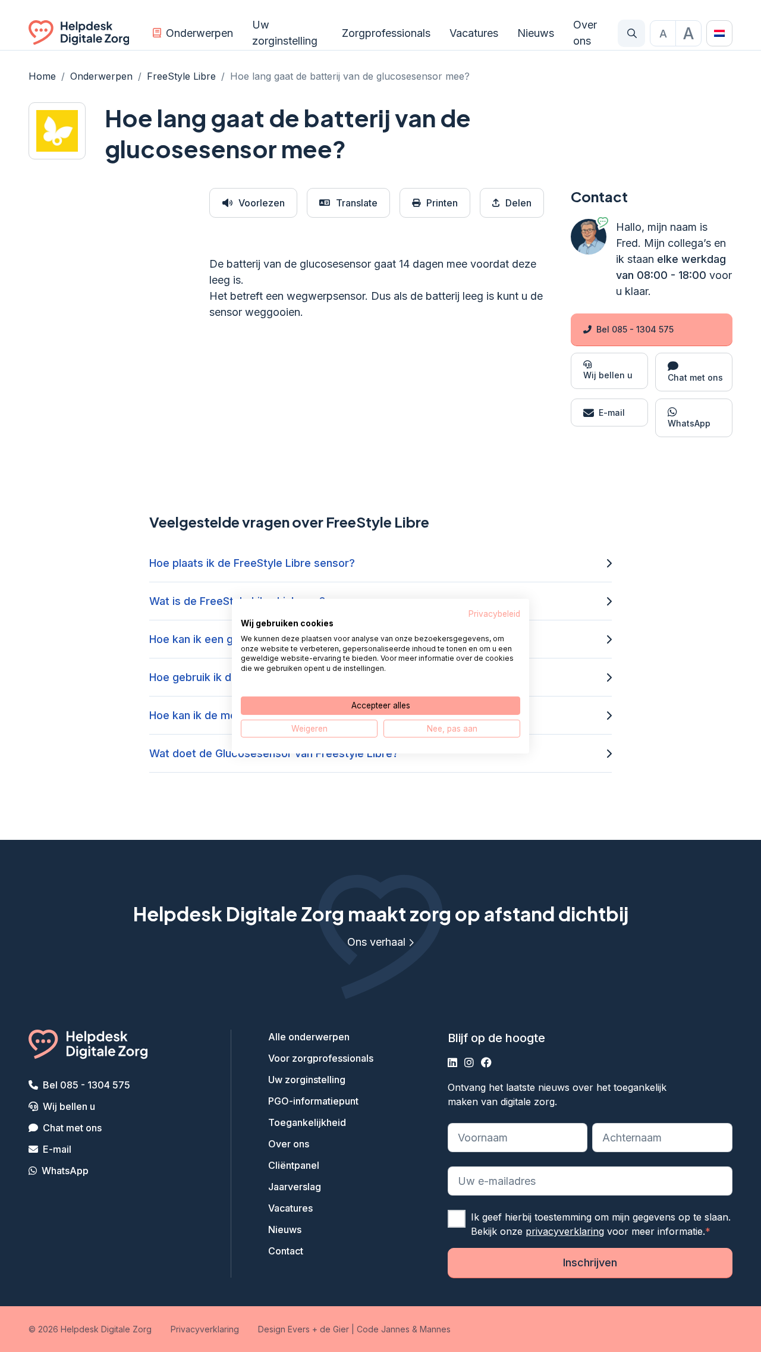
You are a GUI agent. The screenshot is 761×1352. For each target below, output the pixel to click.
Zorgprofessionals (386, 33)
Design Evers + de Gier (303, 1329)
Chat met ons (72, 1128)
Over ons (585, 32)
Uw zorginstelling (284, 32)
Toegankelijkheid (307, 1122)
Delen (518, 203)
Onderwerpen (199, 33)
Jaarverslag (294, 1187)
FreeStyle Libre (181, 76)
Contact (285, 1251)
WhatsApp (65, 1171)
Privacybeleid (494, 613)
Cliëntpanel (293, 1165)
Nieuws (535, 33)
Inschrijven (590, 1262)
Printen (442, 203)
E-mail (57, 1149)
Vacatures (473, 33)
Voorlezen (261, 203)
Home (42, 76)
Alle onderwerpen (309, 1037)
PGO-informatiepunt (313, 1101)
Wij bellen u (69, 1106)
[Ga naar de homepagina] (79, 33)
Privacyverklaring (205, 1329)
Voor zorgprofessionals (320, 1058)
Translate (357, 203)
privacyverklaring (565, 1231)
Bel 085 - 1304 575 (635, 329)
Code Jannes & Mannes (404, 1329)
